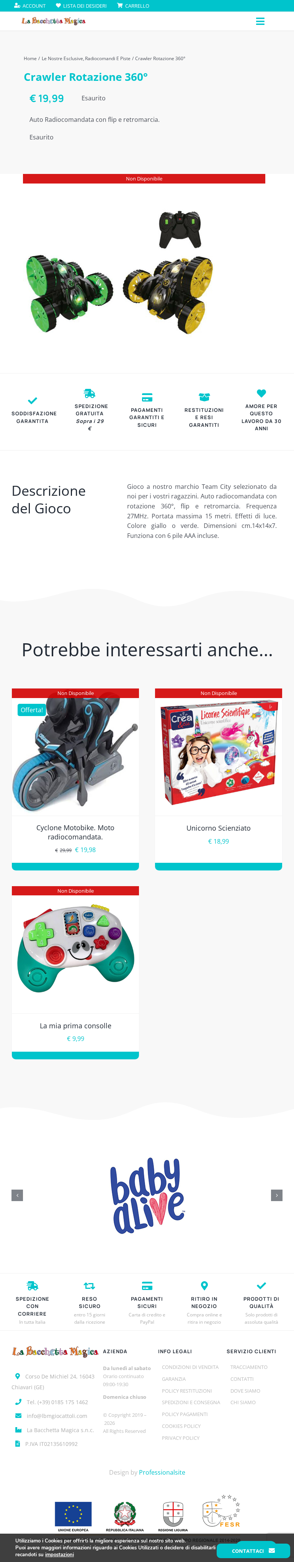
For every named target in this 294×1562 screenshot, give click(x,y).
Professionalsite (162, 1472)
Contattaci (248, 1550)
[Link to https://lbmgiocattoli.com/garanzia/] (32, 400)
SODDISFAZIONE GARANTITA (34, 417)
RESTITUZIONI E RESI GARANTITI (204, 417)
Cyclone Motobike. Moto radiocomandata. (75, 832)
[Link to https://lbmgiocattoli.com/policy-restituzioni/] (204, 397)
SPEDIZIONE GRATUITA (91, 417)
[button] (17, 1195)
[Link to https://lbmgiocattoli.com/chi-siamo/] (261, 393)
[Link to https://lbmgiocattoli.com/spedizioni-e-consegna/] (89, 393)
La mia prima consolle (75, 1025)
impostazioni (59, 1554)
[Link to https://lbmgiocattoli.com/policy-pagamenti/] (147, 397)
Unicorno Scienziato (218, 828)
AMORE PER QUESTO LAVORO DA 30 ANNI (262, 417)
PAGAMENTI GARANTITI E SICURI (147, 417)
